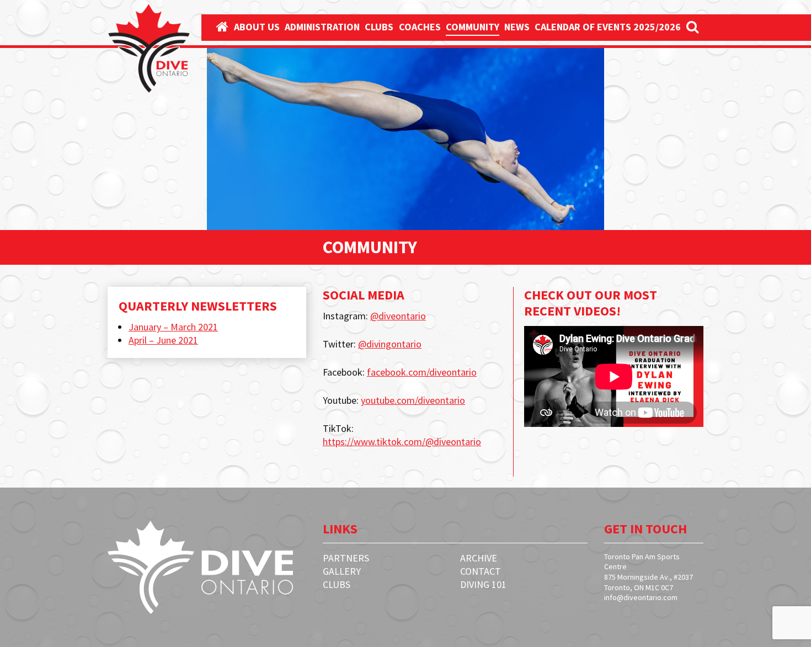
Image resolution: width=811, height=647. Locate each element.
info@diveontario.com (640, 597)
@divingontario (389, 344)
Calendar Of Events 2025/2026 (608, 26)
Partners (346, 558)
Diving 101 (483, 584)
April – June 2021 (163, 340)
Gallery (342, 571)
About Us (257, 26)
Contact (480, 571)
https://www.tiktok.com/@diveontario (402, 441)
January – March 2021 (173, 326)
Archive (478, 558)
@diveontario (398, 315)
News (517, 26)
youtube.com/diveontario (413, 400)
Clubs (379, 26)
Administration (322, 26)
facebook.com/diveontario (422, 372)
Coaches (420, 26)
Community (472, 26)
